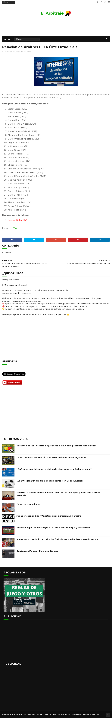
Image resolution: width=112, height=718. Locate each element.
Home (7, 39)
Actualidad (27, 51)
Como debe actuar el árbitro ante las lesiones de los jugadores (51, 457)
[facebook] (101, 2)
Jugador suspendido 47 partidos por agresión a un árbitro (49, 516)
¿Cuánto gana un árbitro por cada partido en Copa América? (50, 480)
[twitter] (105, 2)
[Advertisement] (56, 27)
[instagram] (109, 2)
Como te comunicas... (28, 504)
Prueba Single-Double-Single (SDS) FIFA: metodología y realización (53, 527)
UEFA (14, 228)
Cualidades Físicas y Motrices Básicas (37, 551)
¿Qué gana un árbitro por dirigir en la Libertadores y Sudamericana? (54, 469)
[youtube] (97, 2)
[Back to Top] (108, 715)
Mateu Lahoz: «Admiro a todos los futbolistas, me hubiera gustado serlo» (57, 539)
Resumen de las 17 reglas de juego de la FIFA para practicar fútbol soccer (57, 445)
